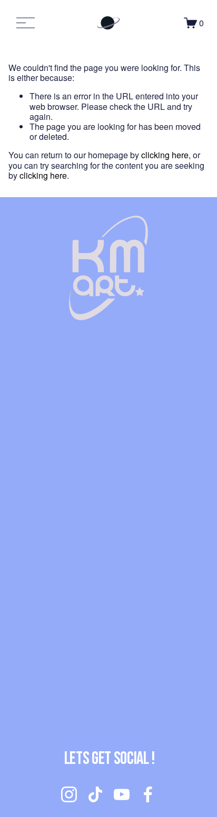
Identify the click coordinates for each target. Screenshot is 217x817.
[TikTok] (95, 794)
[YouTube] (121, 794)
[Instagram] (69, 794)
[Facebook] (148, 794)
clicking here (165, 155)
